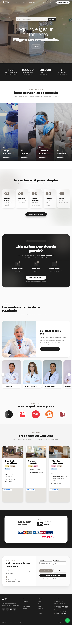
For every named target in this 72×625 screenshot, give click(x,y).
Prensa (50, 2)
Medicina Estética (32, 2)
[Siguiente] (69, 374)
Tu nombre (41, 560)
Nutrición (39, 2)
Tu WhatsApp (56, 560)
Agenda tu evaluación (63, 2)
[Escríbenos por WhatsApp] (67, 620)
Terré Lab (60, 622)
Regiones (60, 570)
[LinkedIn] (11, 609)
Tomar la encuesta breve (35, 277)
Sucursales (40, 603)
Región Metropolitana (46, 570)
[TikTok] (14, 609)
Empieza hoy (36, 46)
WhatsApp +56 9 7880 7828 (59, 603)
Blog (39, 611)
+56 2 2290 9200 (59, 601)
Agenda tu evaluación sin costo (52, 575)
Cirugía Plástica (17, 2)
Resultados (40, 608)
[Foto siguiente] (20, 451)
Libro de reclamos (66, 622)
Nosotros (45, 2)
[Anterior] (2, 374)
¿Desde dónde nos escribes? (45, 568)
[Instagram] (7, 609)
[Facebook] (3, 609)
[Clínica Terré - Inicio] (6, 2)
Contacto (40, 613)
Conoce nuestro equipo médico (49, 349)
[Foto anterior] (4, 451)
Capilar (24, 2)
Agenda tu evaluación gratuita (36, 214)
